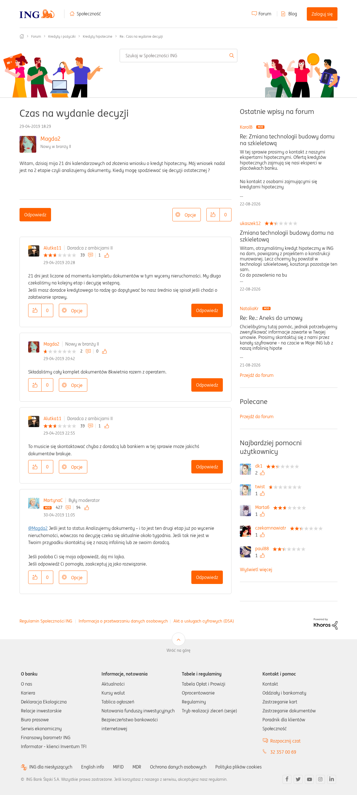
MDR (136, 767)
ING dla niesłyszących (50, 767)
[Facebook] (287, 779)
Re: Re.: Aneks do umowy (271, 318)
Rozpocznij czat (285, 741)
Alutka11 (52, 248)
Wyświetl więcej (256, 569)
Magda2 (50, 138)
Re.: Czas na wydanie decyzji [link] (141, 36)
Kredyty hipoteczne (97, 36)
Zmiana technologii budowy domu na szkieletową (287, 236)
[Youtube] (309, 779)
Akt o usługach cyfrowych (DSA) (203, 621)
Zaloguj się (322, 14)
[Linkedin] (331, 779)
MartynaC (53, 500)
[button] (213, 214)
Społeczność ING (22, 36)
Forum (265, 13)
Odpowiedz (35, 214)
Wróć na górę (178, 650)
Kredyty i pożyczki (62, 36)
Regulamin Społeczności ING (46, 621)
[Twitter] (298, 779)
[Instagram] (320, 779)
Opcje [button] (190, 215)
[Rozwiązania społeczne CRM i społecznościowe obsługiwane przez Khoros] (325, 623)
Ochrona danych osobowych (178, 767)
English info (92, 767)
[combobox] (178, 55)
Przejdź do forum (257, 375)
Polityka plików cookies (238, 767)
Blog (292, 13)
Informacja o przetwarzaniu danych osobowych (123, 621)
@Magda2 (38, 528)
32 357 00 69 (283, 752)
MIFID (118, 767)
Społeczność (89, 13)
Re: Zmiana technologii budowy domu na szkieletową (287, 140)
